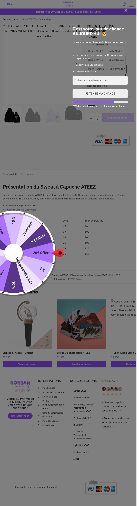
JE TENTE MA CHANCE (100, 93)
